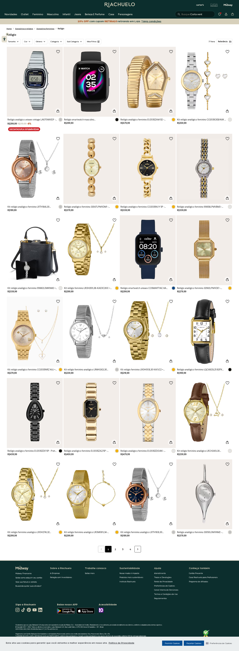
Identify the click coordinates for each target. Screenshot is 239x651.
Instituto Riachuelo (127, 581)
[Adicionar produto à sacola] (58, 111)
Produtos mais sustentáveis (131, 577)
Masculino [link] (53, 14)
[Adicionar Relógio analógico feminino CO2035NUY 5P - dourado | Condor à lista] (171, 138)
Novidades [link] (11, 14)
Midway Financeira (23, 573)
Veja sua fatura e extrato (26, 582)
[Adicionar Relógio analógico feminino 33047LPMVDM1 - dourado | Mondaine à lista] (114, 138)
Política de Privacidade (121, 642)
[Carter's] (200, 5)
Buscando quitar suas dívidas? (28, 586)
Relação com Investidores (61, 577)
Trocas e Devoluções (162, 577)
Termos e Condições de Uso (166, 594)
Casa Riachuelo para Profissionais (203, 577)
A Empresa (55, 573)
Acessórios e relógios (24, 28)
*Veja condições (151, 21)
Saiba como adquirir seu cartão (28, 577)
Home (9, 28)
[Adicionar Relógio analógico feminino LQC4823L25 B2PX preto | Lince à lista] (227, 301)
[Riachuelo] (119, 5)
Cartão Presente (196, 573)
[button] (218, 643)
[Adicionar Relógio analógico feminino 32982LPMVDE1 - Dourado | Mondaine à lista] (227, 220)
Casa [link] (111, 14)
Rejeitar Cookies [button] (193, 643)
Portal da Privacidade (163, 581)
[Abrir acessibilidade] (4, 39)
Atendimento (160, 573)
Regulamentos (160, 598)
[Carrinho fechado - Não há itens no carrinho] (232, 14)
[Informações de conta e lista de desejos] (226, 14)
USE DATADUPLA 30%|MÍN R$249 (24, 129)
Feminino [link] (38, 14)
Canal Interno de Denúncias (166, 590)
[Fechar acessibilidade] (7, 34)
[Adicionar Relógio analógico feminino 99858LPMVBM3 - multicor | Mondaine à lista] (227, 138)
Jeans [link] (77, 14)
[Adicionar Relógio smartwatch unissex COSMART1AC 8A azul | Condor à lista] (171, 220)
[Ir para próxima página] (137, 549)
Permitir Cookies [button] (172, 643)
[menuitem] (11, 14)
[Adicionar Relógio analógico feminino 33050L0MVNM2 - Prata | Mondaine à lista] (227, 464)
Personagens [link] (125, 14)
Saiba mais (89, 573)
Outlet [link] (25, 14)
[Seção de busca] (195, 14)
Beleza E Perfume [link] (95, 14)
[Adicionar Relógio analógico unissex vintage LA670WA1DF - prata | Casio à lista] (58, 51)
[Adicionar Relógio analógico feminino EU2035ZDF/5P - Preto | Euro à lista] (58, 383)
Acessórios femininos (45, 28)
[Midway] (228, 5)
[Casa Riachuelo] (214, 5)
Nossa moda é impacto (129, 573)
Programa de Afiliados (198, 581)
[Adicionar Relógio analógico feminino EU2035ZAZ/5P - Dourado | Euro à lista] (114, 383)
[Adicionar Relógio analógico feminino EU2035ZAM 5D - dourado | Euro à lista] (171, 51)
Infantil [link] (66, 14)
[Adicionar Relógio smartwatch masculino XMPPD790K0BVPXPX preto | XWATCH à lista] (114, 51)
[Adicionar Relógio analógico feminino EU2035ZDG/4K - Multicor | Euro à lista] (171, 383)
